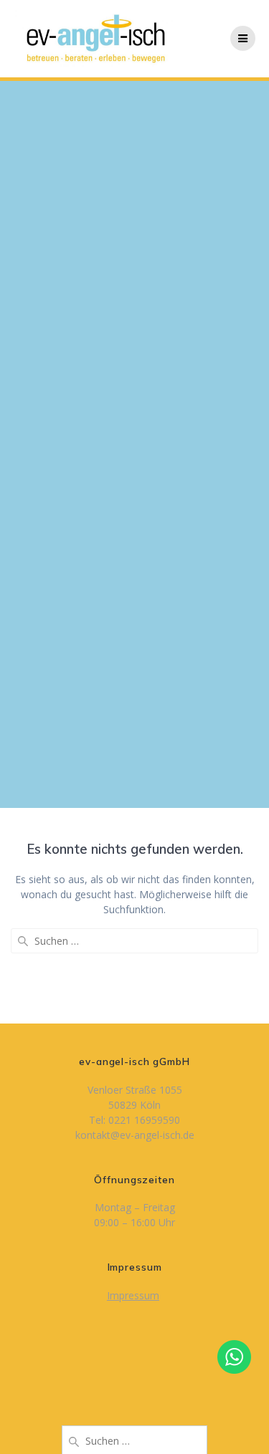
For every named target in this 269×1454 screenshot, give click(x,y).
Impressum (133, 1295)
